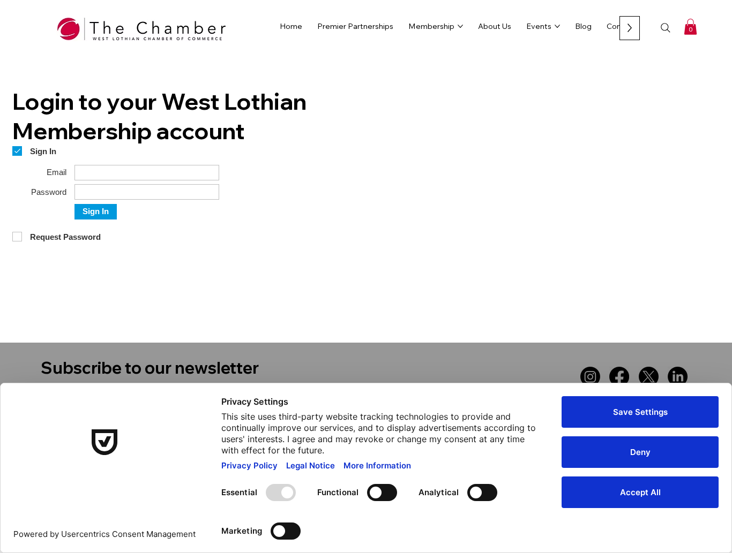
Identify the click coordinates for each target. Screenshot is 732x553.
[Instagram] (590, 377)
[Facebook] (619, 377)
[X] (649, 377)
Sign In (96, 211)
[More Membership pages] (460, 26)
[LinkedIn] (678, 377)
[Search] (665, 28)
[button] (690, 27)
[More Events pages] (557, 26)
